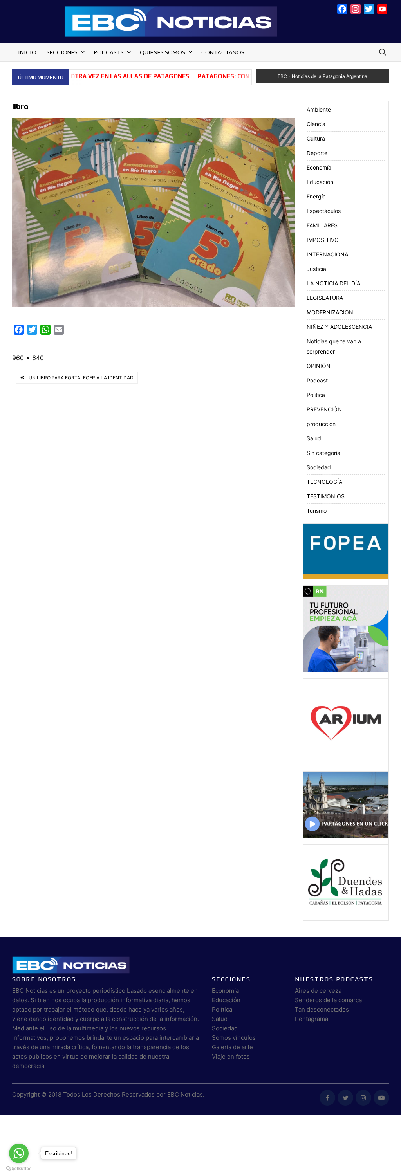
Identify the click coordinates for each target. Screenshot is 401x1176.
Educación (320, 182)
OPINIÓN (319, 366)
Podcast (317, 380)
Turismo (317, 510)
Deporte (317, 153)
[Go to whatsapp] (19, 1153)
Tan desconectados (322, 1009)
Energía (316, 196)
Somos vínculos (234, 1037)
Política (222, 1009)
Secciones (62, 52)
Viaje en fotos (231, 1056)
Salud (314, 438)
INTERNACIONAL (329, 254)
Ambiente (319, 109)
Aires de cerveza (318, 990)
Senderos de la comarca (328, 1000)
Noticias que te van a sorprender (334, 346)
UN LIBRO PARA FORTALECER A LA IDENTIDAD (81, 378)
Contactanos (222, 52)
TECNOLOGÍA (324, 481)
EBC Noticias (185, 1094)
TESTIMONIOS (326, 496)
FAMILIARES (322, 225)
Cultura (316, 138)
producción (321, 423)
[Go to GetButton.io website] (18, 1168)
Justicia (316, 268)
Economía (319, 167)
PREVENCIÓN (324, 409)
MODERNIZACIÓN (330, 312)
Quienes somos (162, 52)
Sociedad (319, 467)
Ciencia (316, 124)
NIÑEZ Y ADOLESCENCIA (339, 326)
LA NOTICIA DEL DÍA (333, 283)
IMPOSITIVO (323, 239)
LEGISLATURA (325, 297)
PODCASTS (109, 52)
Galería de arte (232, 1047)
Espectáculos (324, 210)
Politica (316, 394)
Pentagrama (311, 1019)
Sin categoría (323, 452)
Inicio (27, 52)
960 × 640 (28, 358)
